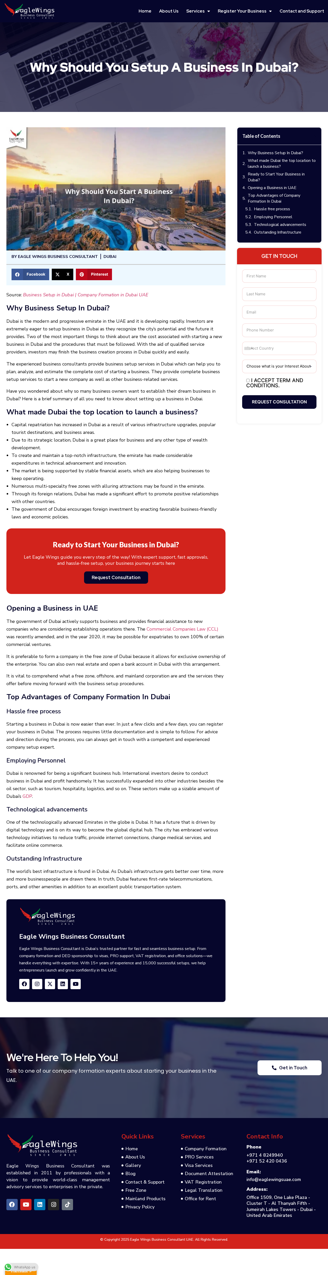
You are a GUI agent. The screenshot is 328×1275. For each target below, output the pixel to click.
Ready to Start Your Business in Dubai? (276, 177)
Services (195, 11)
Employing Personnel (273, 217)
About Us (169, 11)
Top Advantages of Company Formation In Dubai (274, 198)
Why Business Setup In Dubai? (275, 153)
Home (145, 11)
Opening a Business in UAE (272, 188)
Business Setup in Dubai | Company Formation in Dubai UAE (85, 295)
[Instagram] (53, 1204)
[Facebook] (24, 984)
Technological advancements (280, 224)
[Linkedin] (63, 984)
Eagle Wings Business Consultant (72, 936)
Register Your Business (242, 11)
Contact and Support (302, 11)
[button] (30, 274)
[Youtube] (75, 984)
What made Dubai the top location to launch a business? (282, 163)
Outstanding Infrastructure (277, 232)
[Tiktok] (67, 1204)
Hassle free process (272, 209)
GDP (27, 796)
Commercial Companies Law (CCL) (182, 629)
